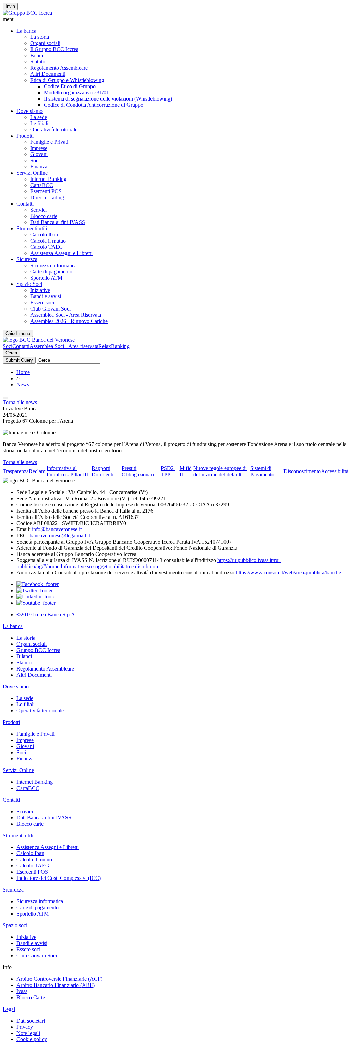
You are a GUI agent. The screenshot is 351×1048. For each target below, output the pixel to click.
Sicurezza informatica (53, 265)
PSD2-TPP (168, 471)
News (22, 384)
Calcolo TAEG (46, 247)
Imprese (38, 148)
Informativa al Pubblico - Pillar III (67, 471)
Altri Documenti (47, 74)
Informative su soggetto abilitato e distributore (110, 566)
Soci (35, 160)
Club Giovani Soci (50, 309)
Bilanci (38, 55)
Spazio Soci (29, 284)
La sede (38, 117)
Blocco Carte (30, 997)
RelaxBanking (114, 346)
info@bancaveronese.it (57, 529)
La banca (26, 31)
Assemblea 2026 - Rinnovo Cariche (69, 321)
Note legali (28, 1033)
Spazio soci (15, 925)
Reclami (38, 471)
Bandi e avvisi (45, 296)
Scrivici (38, 210)
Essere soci (42, 302)
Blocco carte (43, 216)
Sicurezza (26, 259)
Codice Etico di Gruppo (70, 86)
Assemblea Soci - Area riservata (63, 346)
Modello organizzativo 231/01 (76, 92)
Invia (10, 6)
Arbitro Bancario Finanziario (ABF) (55, 985)
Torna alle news (20, 402)
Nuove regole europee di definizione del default (220, 471)
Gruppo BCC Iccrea (38, 650)
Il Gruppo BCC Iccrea (54, 49)
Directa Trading (47, 197)
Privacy (24, 1027)
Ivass (21, 991)
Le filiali (39, 123)
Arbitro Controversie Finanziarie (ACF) (59, 979)
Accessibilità (334, 471)
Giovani (39, 154)
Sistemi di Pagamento (262, 471)
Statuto (37, 62)
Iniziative (40, 290)
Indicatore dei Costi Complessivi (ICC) (58, 878)
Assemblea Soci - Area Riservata (65, 315)
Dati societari (30, 1021)
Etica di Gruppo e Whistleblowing (67, 80)
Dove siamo (29, 111)
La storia (39, 37)
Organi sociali (45, 43)
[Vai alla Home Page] (39, 340)
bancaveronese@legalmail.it (59, 535)
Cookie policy (31, 1039)
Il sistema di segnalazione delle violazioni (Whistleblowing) (108, 99)
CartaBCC (41, 185)
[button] (175, 19)
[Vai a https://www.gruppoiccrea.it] (27, 13)
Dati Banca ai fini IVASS (57, 222)
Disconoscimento (302, 471)
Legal (9, 1009)
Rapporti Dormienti (102, 471)
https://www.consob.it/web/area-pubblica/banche (288, 572)
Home (23, 372)
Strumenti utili (31, 228)
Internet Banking (48, 179)
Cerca (11, 353)
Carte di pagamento (51, 272)
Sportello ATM (46, 278)
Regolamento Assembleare (59, 68)
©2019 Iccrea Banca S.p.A (45, 614)
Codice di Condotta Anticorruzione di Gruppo (93, 105)
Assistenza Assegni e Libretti (61, 253)
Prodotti (25, 136)
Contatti (25, 204)
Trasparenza (16, 471)
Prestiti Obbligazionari (138, 471)
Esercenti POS (46, 191)
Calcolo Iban (44, 234)
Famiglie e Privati (49, 142)
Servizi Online (32, 173)
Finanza (38, 167)
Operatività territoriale (53, 129)
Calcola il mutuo (48, 241)
